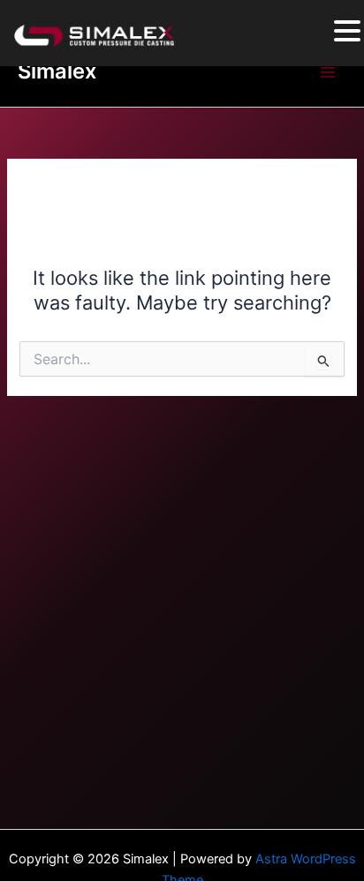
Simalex (57, 71)
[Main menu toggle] (327, 72)
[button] (347, 32)
